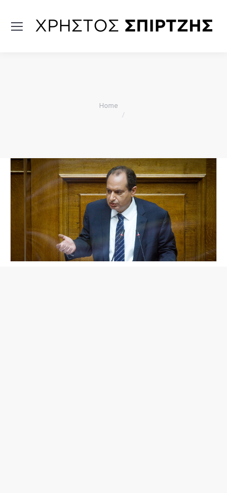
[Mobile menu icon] (17, 26)
